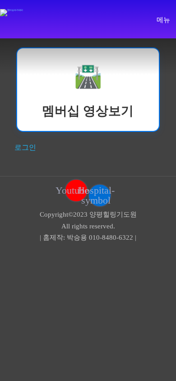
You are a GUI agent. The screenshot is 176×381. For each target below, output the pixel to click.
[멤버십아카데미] (11, 12)
